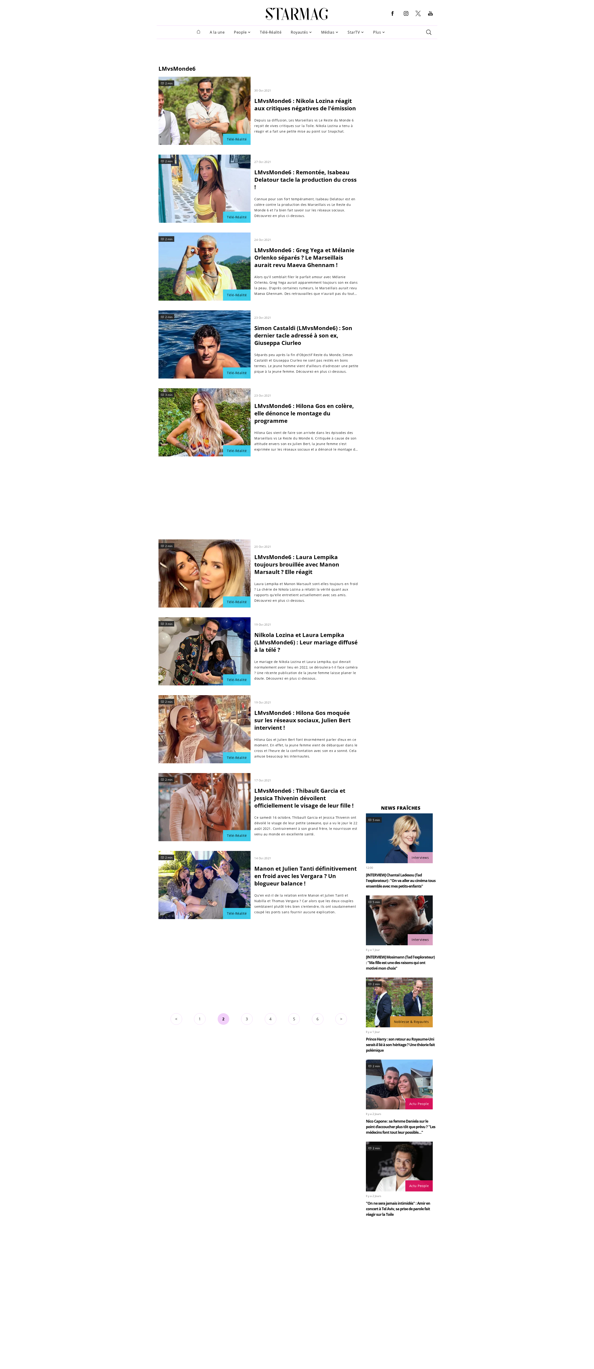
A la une (217, 32)
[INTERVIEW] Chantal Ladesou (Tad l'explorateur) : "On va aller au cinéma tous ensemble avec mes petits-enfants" (401, 880)
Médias (327, 32)
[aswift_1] (297, 49)
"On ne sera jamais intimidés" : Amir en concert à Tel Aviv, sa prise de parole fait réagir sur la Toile (398, 1209)
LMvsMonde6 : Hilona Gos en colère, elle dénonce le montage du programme (304, 413)
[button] (392, 17)
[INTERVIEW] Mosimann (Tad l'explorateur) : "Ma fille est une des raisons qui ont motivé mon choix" (400, 963)
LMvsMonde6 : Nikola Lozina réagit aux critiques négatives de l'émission (305, 104)
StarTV (354, 32)
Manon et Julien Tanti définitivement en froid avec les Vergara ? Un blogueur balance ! (305, 876)
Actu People (419, 1104)
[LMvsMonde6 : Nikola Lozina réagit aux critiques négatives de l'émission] (204, 111)
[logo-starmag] (297, 14)
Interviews (420, 857)
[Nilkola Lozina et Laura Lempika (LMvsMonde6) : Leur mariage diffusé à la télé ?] (204, 651)
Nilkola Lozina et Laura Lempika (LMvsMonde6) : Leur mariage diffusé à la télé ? (306, 642)
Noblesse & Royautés (411, 1021)
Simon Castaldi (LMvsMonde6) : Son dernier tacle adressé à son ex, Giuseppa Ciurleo (303, 335)
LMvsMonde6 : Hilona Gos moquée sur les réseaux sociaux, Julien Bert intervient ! (302, 720)
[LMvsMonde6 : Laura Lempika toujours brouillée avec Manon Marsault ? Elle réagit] (204, 573)
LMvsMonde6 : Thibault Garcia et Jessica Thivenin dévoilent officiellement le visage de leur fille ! (304, 798)
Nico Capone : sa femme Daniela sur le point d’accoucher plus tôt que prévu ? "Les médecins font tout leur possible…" (400, 1127)
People (240, 32)
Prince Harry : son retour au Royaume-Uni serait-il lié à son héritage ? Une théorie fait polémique (400, 1045)
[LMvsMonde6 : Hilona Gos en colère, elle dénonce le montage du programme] (204, 422)
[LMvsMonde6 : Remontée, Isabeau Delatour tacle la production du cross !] (204, 189)
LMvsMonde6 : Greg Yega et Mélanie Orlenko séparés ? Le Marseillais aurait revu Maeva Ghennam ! (304, 257)
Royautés (299, 32)
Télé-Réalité (270, 32)
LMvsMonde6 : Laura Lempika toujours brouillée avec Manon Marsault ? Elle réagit (296, 564)
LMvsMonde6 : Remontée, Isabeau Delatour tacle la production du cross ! (305, 179)
